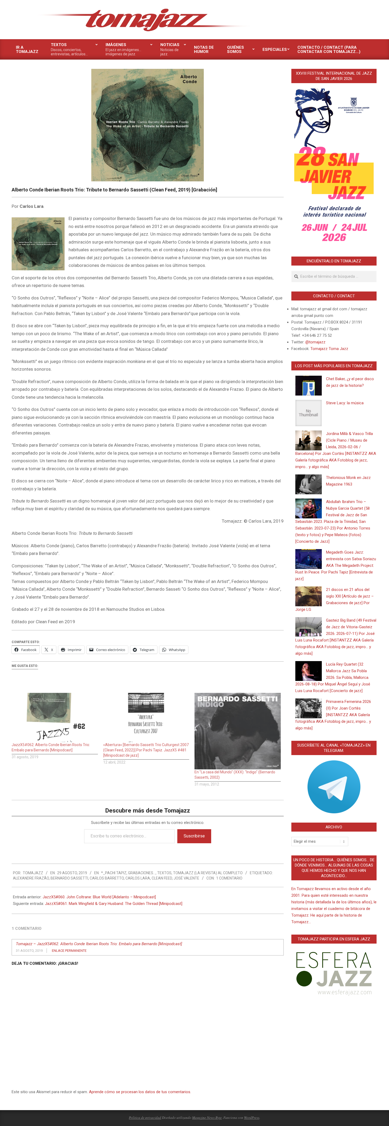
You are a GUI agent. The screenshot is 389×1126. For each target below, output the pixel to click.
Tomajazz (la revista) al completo (208, 873)
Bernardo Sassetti (69, 878)
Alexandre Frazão (31, 878)
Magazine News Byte (207, 1117)
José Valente (186, 878)
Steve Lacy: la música (345, 403)
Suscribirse (194, 835)
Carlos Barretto (107, 878)
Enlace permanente (69, 951)
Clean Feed (162, 878)
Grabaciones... (142, 873)
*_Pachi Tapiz (113, 873)
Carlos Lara (137, 878)
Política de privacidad (145, 1117)
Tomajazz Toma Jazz (329, 348)
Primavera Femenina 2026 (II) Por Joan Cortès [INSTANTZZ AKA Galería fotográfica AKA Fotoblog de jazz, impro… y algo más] (333, 714)
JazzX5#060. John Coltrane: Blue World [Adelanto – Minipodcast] (99, 897)
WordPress (251, 1117)
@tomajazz (315, 342)
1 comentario (229, 878)
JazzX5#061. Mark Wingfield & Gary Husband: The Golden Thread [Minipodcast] (113, 903)
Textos (164, 873)
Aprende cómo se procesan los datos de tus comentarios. (140, 1091)
